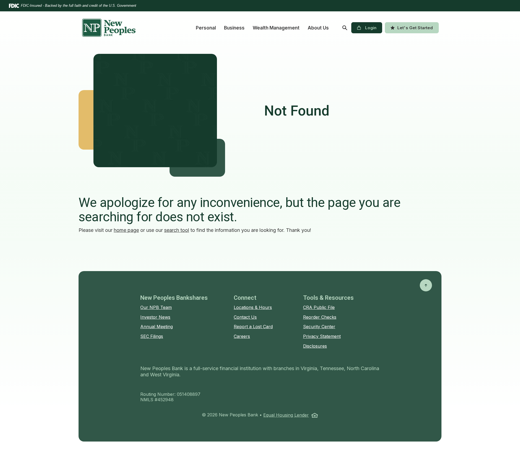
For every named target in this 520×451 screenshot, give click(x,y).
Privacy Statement (322, 336)
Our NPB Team (156, 307)
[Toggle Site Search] (345, 28)
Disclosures (315, 346)
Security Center (319, 326)
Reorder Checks (319, 317)
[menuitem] (206, 27)
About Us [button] (318, 28)
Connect (245, 297)
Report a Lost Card (253, 326)
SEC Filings (151, 336)
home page (126, 230)
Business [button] (234, 28)
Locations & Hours (253, 307)
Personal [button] (206, 28)
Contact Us (245, 317)
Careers (242, 336)
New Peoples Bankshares (174, 297)
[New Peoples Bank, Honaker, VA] (108, 28)
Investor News (155, 317)
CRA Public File (319, 307)
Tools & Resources (328, 297)
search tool (176, 230)
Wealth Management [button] (276, 28)
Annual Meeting (156, 326)
